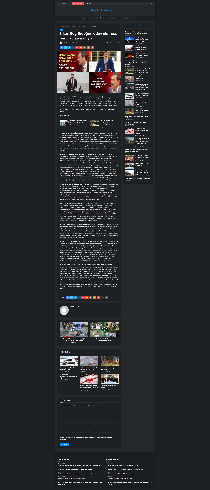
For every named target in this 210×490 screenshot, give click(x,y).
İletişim (126, 18)
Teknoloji (112, 18)
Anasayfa (84, 18)
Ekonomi (98, 18)
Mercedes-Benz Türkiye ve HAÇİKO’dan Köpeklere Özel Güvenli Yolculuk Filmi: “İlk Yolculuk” (142, 141)
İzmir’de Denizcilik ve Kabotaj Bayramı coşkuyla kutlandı (98, 3)
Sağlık (105, 18)
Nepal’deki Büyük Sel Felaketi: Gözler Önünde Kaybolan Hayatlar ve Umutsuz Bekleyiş (142, 86)
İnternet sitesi (94, 431)
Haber (91, 18)
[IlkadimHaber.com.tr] (105, 10)
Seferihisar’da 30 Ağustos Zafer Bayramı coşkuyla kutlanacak (137, 150)
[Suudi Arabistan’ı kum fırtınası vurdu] (129, 79)
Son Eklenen (138, 26)
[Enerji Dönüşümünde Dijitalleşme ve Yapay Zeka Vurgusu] (129, 40)
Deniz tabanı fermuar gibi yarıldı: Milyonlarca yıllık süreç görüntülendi (136, 32)
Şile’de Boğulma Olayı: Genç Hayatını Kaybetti (68, 368)
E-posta (62, 431)
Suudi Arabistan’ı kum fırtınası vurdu (142, 77)
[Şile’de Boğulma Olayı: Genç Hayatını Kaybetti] (69, 361)
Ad (61, 424)
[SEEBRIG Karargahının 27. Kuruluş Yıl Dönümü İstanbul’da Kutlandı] (94, 123)
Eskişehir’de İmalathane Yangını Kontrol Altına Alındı (142, 172)
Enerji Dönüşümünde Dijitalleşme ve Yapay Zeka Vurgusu (141, 39)
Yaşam (119, 18)
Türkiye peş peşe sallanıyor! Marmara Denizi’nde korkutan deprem (89, 387)
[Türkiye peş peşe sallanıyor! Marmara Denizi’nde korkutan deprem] (89, 379)
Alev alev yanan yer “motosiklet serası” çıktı (142, 54)
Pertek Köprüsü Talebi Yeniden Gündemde (137, 179)
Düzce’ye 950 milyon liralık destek (108, 386)
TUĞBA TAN (65, 42)
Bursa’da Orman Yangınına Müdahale (109, 368)
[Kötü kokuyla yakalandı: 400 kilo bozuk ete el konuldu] (89, 361)
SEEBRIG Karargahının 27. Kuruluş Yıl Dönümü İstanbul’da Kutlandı (108, 123)
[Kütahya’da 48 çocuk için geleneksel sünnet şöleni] (129, 158)
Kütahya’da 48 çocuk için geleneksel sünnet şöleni (142, 157)
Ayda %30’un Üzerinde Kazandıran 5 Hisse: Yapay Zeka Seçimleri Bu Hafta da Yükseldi (137, 62)
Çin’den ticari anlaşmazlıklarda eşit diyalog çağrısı (69, 376)
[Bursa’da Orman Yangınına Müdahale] (110, 361)
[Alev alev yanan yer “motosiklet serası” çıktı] (129, 56)
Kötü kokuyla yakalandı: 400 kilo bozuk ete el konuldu (88, 368)
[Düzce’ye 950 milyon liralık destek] (110, 379)
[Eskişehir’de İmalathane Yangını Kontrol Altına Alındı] (129, 173)
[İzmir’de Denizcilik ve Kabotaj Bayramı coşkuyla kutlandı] (64, 123)
